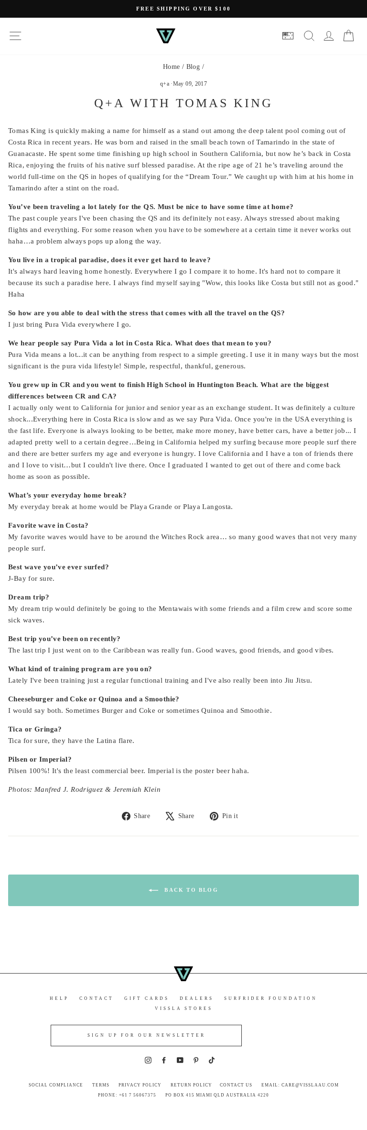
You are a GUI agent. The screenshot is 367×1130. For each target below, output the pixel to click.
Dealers (197, 998)
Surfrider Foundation (270, 998)
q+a (164, 83)
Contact (96, 998)
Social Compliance (56, 1085)
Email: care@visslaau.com (300, 1085)
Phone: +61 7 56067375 (127, 1095)
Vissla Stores (184, 1008)
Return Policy (191, 1085)
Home (171, 66)
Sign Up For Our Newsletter (146, 1035)
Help (59, 998)
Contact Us (236, 1085)
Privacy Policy (140, 1085)
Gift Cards (146, 998)
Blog (193, 66)
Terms (100, 1085)
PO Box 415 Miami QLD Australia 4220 (217, 1095)
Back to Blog (190, 890)
